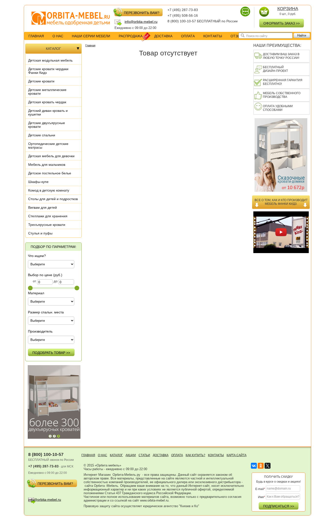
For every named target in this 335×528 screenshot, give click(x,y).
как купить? (195, 455)
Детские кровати (41, 81)
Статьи (144, 455)
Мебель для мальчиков (46, 165)
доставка (163, 36)
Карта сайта (236, 455)
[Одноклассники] (261, 466)
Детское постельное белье (49, 173)
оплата (188, 36)
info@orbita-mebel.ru (141, 22)
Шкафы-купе (38, 182)
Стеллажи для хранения (47, 216)
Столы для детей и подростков (53, 199)
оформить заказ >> (281, 23)
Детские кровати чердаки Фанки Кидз (48, 71)
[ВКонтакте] (254, 466)
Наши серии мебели (91, 36)
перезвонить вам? (141, 13)
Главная (36, 36)
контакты (212, 36)
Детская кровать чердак (47, 102)
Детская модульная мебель (50, 60)
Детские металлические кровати (47, 91)
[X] (268, 466)
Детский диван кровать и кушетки (48, 112)
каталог (116, 455)
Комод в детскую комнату (48, 190)
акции (131, 455)
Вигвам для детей (42, 207)
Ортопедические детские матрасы (48, 145)
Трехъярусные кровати (46, 225)
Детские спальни (41, 135)
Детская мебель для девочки (51, 156)
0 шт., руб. (287, 11)
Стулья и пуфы (40, 233)
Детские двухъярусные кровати (46, 125)
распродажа (130, 36)
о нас (57, 36)
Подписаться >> (278, 506)
